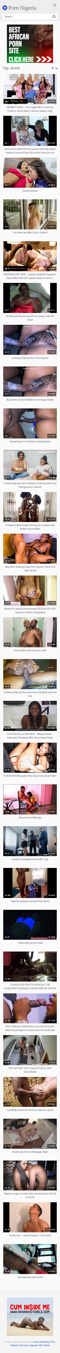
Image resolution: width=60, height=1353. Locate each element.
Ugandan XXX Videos (40, 1345)
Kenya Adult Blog (41, 1341)
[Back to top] (54, 1346)
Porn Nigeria (21, 7)
